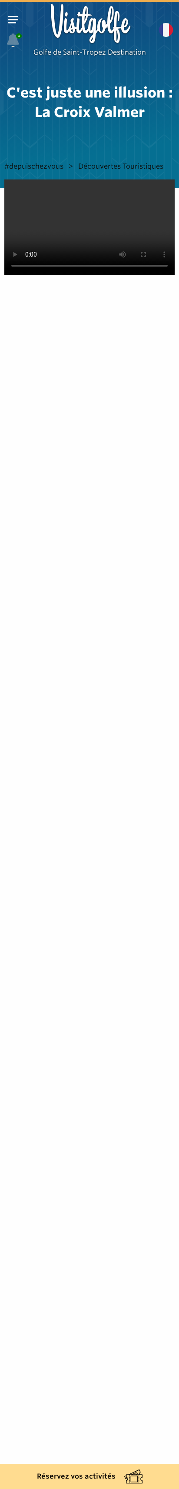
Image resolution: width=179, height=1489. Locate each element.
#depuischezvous (33, 166)
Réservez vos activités (76, 1476)
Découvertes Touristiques (120, 166)
